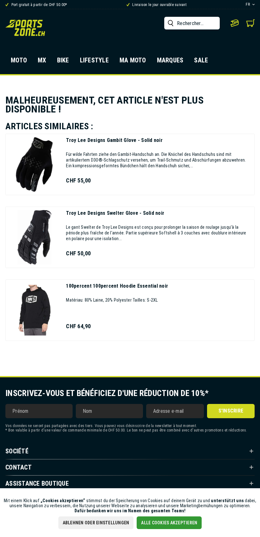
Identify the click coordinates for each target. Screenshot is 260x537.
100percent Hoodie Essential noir (117, 286)
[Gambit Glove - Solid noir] (34, 164)
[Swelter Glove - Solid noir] (34, 237)
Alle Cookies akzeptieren (169, 522)
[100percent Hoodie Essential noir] (34, 310)
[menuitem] (192, 23)
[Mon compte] (235, 23)
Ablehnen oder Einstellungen (96, 522)
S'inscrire (231, 411)
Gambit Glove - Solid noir (114, 140)
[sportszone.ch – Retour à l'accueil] (25, 27)
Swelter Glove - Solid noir (115, 213)
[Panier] (250, 23)
